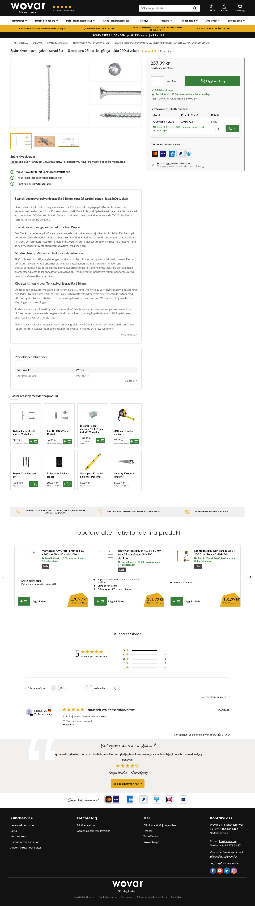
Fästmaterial (20, 43)
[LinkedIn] (227, 871)
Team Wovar (150, 836)
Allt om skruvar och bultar (25, 847)
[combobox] (73, 688)
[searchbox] (38, 688)
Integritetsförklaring (84, 897)
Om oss (147, 830)
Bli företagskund (86, 825)
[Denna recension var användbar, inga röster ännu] (219, 734)
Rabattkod (176, 897)
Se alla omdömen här (126, 783)
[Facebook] (213, 871)
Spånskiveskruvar (57, 43)
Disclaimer (127, 897)
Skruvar (37, 43)
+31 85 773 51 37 (230, 845)
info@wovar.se (227, 841)
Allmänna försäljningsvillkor (160, 825)
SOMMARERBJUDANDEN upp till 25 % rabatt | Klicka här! (128, 35)
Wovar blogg (151, 841)
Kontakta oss (18, 836)
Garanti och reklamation (24, 841)
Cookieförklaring (108, 897)
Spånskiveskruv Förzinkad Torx (91, 43)
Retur (13, 830)
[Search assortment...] (195, 8)
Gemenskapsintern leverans (93, 830)
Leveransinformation (22, 825)
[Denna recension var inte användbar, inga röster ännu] (226, 734)
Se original (68, 724)
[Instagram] (234, 871)
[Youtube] (220, 871)
